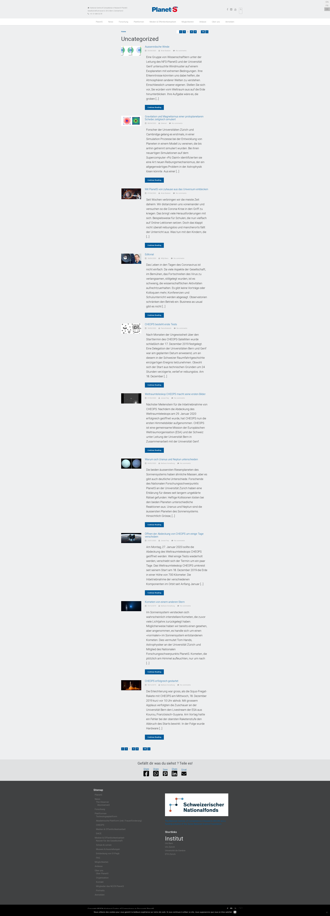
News (110, 22)
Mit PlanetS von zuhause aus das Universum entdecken (176, 189)
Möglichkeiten (188, 22)
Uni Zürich (170, 847)
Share (146, 769)
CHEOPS (100, 825)
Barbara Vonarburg (168, 463)
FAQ (98, 857)
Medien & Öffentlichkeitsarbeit (163, 22)
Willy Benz (164, 258)
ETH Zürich (170, 854)
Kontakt (100, 882)
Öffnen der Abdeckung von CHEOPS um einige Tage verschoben (174, 535)
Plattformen (139, 22)
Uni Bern (169, 843)
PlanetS (99, 22)
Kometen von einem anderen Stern (165, 601)
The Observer (102, 802)
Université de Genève (175, 850)
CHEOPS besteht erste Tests (161, 324)
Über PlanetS (102, 873)
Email (184, 769)
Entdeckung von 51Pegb (107, 853)
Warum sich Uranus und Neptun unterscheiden (171, 459)
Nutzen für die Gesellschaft (109, 840)
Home (123, 32)
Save (165, 769)
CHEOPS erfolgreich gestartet (161, 681)
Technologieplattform (106, 816)
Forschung (123, 22)
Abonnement (103, 805)
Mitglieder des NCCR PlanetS (110, 886)
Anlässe (202, 22)
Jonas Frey (165, 398)
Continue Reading (154, 107)
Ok (235, 912)
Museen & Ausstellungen (108, 849)
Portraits (100, 890)
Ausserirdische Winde (157, 46)
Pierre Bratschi (166, 328)
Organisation (102, 877)
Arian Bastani (166, 51)
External (164, 123)
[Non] (326, 912)
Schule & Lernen (104, 845)
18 (203, 32)
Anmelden (229, 22)
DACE (98, 833)
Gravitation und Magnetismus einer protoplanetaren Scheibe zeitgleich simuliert (174, 118)
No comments (181, 51)
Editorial (149, 254)
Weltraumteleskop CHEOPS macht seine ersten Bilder (175, 394)
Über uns (216, 22)
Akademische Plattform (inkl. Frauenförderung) (119, 820)
